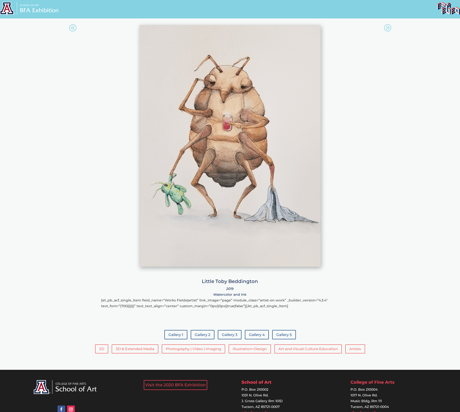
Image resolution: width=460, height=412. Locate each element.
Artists (355, 349)
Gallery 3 (229, 334)
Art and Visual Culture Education (308, 349)
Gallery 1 (175, 334)
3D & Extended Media (135, 349)
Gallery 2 (202, 334)
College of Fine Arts (373, 382)
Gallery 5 (284, 334)
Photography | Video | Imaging (193, 349)
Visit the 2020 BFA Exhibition (175, 385)
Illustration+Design (250, 349)
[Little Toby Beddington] (230, 265)
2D (101, 349)
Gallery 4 (257, 334)
